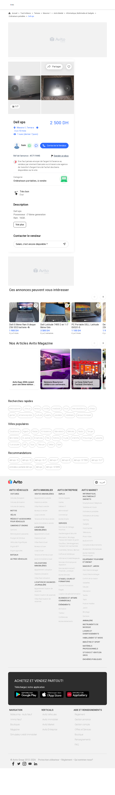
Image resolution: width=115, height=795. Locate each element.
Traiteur (61, 613)
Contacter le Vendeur (56, 145)
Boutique (79, 734)
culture (39, 415)
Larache (99, 438)
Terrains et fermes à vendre (44, 519)
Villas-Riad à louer (41, 542)
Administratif (63, 511)
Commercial (63, 515)
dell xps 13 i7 (40, 460)
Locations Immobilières (40, 528)
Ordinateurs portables (17, 16)
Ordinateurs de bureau (91, 516)
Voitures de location (17, 502)
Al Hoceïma (46, 431)
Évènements (64, 605)
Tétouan (41, 444)
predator (58, 415)
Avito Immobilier (50, 719)
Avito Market (58, 13)
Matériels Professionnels (90, 647)
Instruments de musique (90, 625)
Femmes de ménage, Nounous (66, 528)
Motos (13, 511)
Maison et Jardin (91, 566)
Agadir (26, 431)
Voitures (14, 494)
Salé (59, 444)
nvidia (46, 408)
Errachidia (38, 438)
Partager (56, 66)
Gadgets (86, 524)
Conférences (63, 617)
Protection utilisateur (48, 759)
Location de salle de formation (70, 594)
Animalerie (88, 620)
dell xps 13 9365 (53, 467)
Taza (32, 444)
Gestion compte (82, 724)
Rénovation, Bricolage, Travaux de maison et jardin (69, 538)
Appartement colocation (43, 570)
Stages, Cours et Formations (67, 580)
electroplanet (14, 408)
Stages (61, 590)
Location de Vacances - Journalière (45, 583)
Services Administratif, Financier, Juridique (67, 569)
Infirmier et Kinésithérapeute (69, 558)
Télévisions (87, 532)
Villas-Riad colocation (42, 578)
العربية (102, 482)
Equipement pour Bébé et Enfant (93, 560)
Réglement (66, 759)
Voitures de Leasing (17, 506)
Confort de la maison (90, 579)
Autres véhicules (18, 559)
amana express (25, 415)
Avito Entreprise (49, 729)
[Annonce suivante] (103, 297)
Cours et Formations (66, 586)
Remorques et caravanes (19, 534)
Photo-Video (87, 537)
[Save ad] (36, 305)
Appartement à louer (42, 534)
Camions (13, 530)
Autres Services (64, 575)
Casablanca (14, 431)
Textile (85, 595)
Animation (62, 609)
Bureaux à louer (40, 546)
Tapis (85, 599)
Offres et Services (83, 729)
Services (63, 523)
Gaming (86, 520)
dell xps (39, 467)
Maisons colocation (41, 574)
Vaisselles (86, 583)
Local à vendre (39, 515)
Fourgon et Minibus (17, 538)
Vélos (13, 515)
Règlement (80, 714)
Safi (24, 444)
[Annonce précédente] (94, 297)
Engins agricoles (16, 551)
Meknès (70, 431)
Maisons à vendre (40, 502)
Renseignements (83, 739)
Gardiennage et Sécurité (67, 534)
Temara (37, 13)
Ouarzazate (14, 444)
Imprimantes (87, 528)
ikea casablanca (79, 408)
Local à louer (39, 551)
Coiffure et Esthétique (66, 554)
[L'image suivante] (67, 88)
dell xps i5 (66, 460)
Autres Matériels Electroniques (89, 554)
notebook (70, 415)
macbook (56, 408)
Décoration (87, 591)
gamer (12, 415)
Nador (80, 431)
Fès (48, 438)
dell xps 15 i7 (97, 460)
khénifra (75, 438)
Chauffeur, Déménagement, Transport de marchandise (69, 545)
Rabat (34, 431)
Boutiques (15, 724)
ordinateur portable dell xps (20, 467)
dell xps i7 (54, 460)
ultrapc (92, 408)
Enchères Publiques (92, 659)
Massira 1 (47, 13)
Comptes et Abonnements (92, 545)
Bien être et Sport (91, 642)
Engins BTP (14, 546)
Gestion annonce (83, 719)
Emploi (62, 494)
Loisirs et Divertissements (91, 632)
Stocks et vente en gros (92, 653)
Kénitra (56, 438)
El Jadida (26, 438)
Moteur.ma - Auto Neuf (21, 714)
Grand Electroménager (91, 574)
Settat (51, 444)
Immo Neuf (15, 719)
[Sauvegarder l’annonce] (69, 66)
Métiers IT (62, 506)
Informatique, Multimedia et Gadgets (80, 13)
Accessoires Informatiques (92, 549)
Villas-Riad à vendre (41, 506)
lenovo (37, 408)
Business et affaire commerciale (68, 599)
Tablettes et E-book (90, 507)
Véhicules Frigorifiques (18, 542)
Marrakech (59, 431)
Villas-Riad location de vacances (42, 600)
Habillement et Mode (93, 638)
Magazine (14, 729)
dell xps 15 (14, 460)
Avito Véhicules (49, 714)
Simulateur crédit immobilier (23, 734)
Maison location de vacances (44, 595)
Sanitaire (86, 616)
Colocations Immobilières (40, 564)
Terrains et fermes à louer (43, 555)
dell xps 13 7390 (81, 460)
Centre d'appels (64, 498)
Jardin (85, 608)
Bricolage (86, 612)
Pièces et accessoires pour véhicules (20, 520)
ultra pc (27, 408)
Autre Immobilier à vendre (44, 523)
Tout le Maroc (25, 13)
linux (66, 408)
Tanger (90, 431)
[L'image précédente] (15, 88)
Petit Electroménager (90, 570)
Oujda (65, 438)
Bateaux (14, 555)
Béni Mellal (14, 438)
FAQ (77, 744)
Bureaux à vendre (40, 511)
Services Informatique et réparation (67, 563)
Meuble (85, 587)
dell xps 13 (26, 460)
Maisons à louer (40, 538)
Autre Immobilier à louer (43, 559)
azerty (48, 415)
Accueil (14, 13)
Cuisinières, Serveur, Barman (69, 550)
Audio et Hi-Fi (88, 541)
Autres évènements (66, 621)
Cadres (61, 502)
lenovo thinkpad (84, 415)
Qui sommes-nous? (83, 759)
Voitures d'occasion (17, 498)
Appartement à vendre (42, 498)
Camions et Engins (19, 525)
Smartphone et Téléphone (92, 503)
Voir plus (20, 224)
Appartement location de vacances (43, 590)
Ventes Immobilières (44, 494)
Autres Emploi (64, 519)
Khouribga (87, 438)
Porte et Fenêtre (88, 604)
